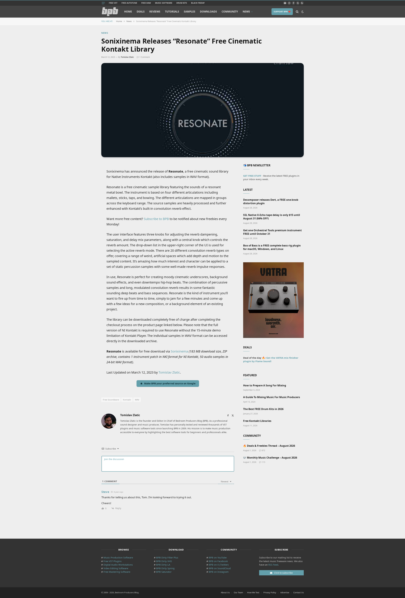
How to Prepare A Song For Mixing (264, 385)
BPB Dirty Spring (165, 568)
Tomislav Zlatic (127, 57)
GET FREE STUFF (252, 175)
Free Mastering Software (116, 571)
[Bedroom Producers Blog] (110, 12)
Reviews (154, 11)
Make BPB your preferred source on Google (170, 383)
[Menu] (103, 3)
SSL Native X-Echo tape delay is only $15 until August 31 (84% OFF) (271, 216)
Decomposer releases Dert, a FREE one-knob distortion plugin (270, 201)
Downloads (208, 11)
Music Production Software (118, 557)
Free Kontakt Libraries (257, 421)
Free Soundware (111, 399)
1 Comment (144, 57)
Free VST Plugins (112, 561)
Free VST (113, 3)
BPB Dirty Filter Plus (167, 557)
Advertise (284, 592)
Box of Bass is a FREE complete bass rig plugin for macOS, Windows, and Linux (272, 247)
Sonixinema (179, 351)
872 (263, 450)
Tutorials (172, 11)
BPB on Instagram (219, 571)
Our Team (238, 592)
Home (128, 11)
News (246, 11)
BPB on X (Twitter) (219, 564)
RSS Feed (273, 564)
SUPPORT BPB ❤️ (282, 11)
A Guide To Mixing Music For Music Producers (271, 397)
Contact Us (298, 592)
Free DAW (146, 3)
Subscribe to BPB (156, 219)
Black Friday (198, 3)
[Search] (297, 11)
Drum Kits (181, 3)
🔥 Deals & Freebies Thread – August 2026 (269, 445)
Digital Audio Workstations (118, 564)
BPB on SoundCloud (220, 568)
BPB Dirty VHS (164, 561)
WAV (137, 399)
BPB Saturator (163, 571)
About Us (225, 592)
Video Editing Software (115, 568)
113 (263, 462)
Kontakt (127, 399)
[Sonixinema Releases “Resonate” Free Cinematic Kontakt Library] (202, 110)
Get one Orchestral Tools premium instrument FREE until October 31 (272, 232)
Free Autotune (129, 3)
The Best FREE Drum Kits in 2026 (263, 409)
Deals (141, 11)
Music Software (163, 3)
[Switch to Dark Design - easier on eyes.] (302, 11)
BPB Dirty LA (163, 564)
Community (230, 11)
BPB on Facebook (218, 561)
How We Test (253, 592)
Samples (189, 11)
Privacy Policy (269, 592)
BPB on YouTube (218, 557)
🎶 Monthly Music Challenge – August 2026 (270, 457)
